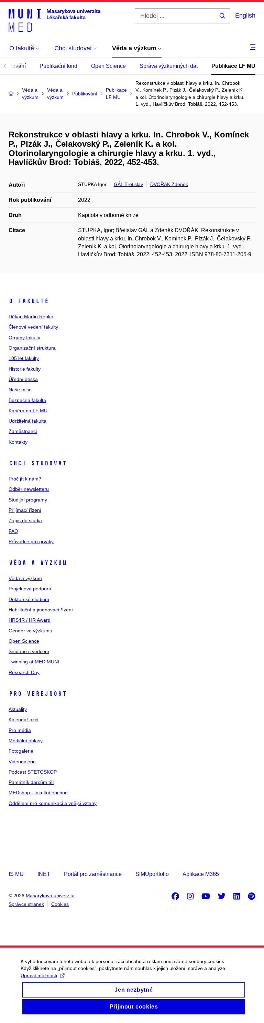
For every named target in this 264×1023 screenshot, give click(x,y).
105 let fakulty (24, 358)
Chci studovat (38, 463)
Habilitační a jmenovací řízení (41, 609)
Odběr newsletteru (29, 489)
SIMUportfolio (152, 874)
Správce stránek (26, 904)
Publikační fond (58, 66)
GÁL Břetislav (128, 184)
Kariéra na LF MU (28, 410)
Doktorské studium (29, 599)
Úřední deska (23, 379)
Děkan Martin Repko (31, 316)
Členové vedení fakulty (33, 327)
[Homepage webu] (54, 20)
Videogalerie (22, 761)
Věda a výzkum (38, 563)
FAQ (13, 531)
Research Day (24, 672)
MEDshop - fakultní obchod (38, 792)
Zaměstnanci (23, 431)
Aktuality (18, 709)
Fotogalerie (21, 751)
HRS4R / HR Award (30, 620)
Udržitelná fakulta (27, 421)
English (245, 15)
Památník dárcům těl (31, 782)
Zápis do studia (25, 520)
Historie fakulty (25, 369)
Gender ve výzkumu (30, 630)
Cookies (60, 904)
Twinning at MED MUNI (34, 661)
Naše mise (20, 389)
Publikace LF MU (233, 66)
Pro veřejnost (38, 694)
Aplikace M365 (201, 874)
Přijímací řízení (25, 510)
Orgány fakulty (24, 337)
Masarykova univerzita (50, 895)
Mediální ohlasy (26, 740)
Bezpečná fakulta (27, 400)
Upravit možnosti (39, 975)
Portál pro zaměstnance (93, 874)
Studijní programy (28, 500)
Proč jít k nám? (25, 479)
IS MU (16, 874)
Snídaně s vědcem (29, 651)
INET (43, 874)
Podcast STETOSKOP (33, 772)
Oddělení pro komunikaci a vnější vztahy (53, 803)
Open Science (108, 66)
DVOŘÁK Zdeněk (169, 184)
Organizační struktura (32, 348)
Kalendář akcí (23, 719)
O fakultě (29, 301)
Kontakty (18, 442)
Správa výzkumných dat (169, 66)
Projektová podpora (30, 588)
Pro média (20, 730)
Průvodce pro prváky (31, 541)
